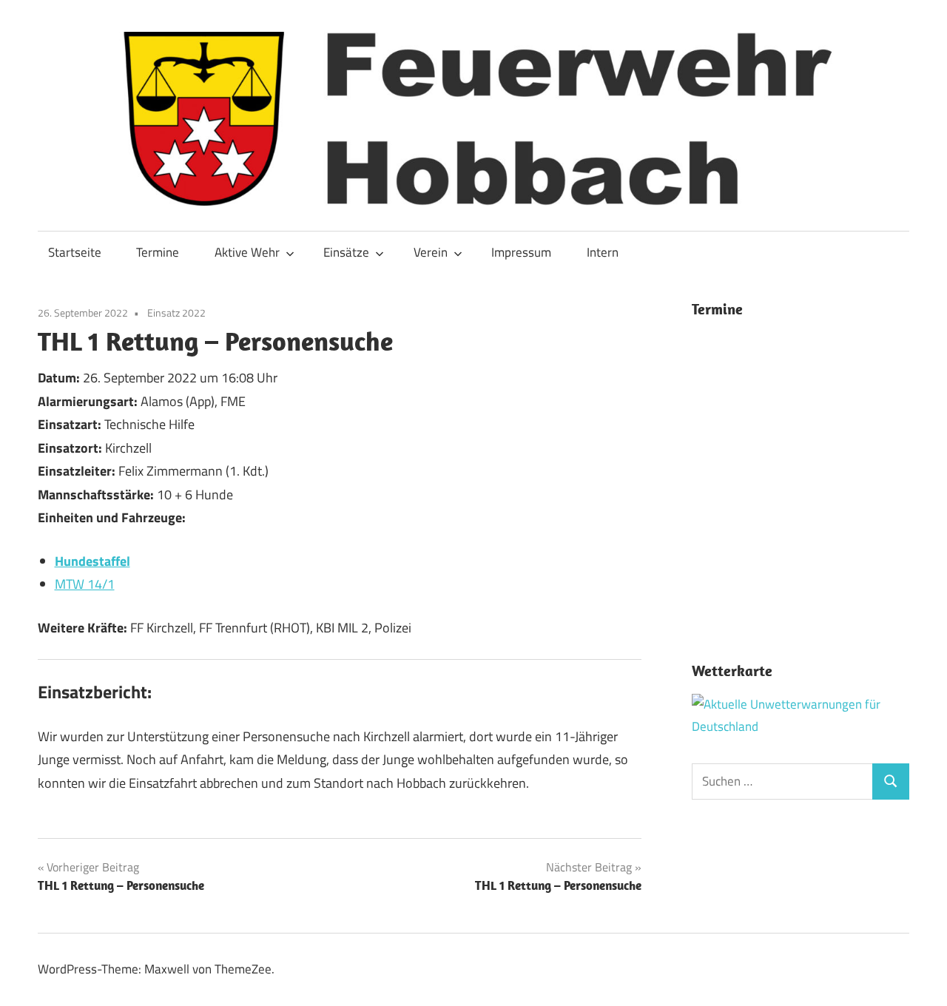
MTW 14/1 (85, 584)
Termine (157, 252)
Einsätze (346, 252)
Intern (603, 252)
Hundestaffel (92, 561)
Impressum (521, 252)
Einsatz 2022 (176, 312)
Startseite (74, 252)
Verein (431, 252)
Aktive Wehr (247, 252)
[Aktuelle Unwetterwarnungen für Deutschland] (801, 726)
